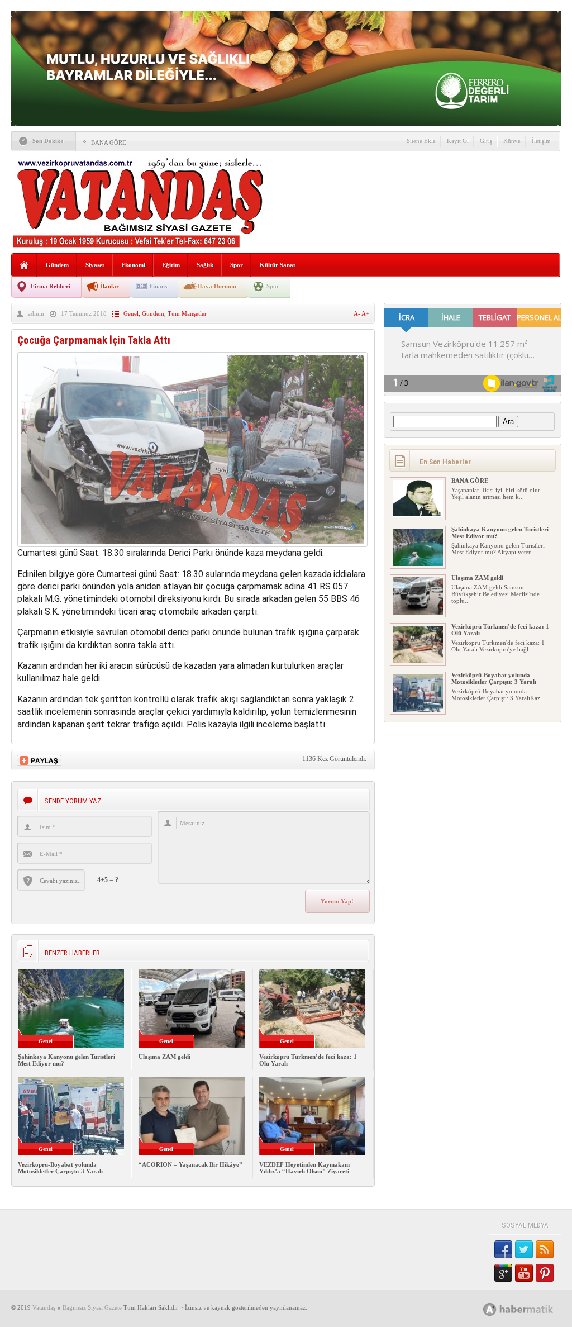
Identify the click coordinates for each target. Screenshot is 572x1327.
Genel (131, 313)
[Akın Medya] (490, 1309)
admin (36, 313)
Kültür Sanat (277, 264)
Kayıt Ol (458, 140)
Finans (158, 286)
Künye (512, 140)
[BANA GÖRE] (418, 515)
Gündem (57, 264)
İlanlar (110, 286)
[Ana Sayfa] (24, 265)
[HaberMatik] (530, 1309)
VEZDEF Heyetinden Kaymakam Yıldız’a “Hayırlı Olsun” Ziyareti (304, 1167)
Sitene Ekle (421, 140)
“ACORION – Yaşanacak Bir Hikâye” (190, 1164)
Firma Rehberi (50, 286)
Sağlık (205, 264)
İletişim (541, 140)
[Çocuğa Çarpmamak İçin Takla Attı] (192, 544)
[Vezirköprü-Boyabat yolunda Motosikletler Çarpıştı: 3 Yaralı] (418, 710)
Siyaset (94, 264)
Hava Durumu (216, 286)
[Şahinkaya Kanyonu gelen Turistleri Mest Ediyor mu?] (418, 564)
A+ (365, 313)
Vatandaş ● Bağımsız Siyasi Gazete (77, 1307)
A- (357, 313)
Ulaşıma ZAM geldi (164, 1056)
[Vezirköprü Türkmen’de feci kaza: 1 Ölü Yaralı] (418, 661)
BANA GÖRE (108, 142)
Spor (236, 264)
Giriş (486, 140)
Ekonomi (133, 264)
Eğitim (171, 264)
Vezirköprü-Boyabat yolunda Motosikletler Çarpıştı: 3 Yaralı (60, 1167)
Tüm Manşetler (187, 313)
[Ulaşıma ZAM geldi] (418, 612)
